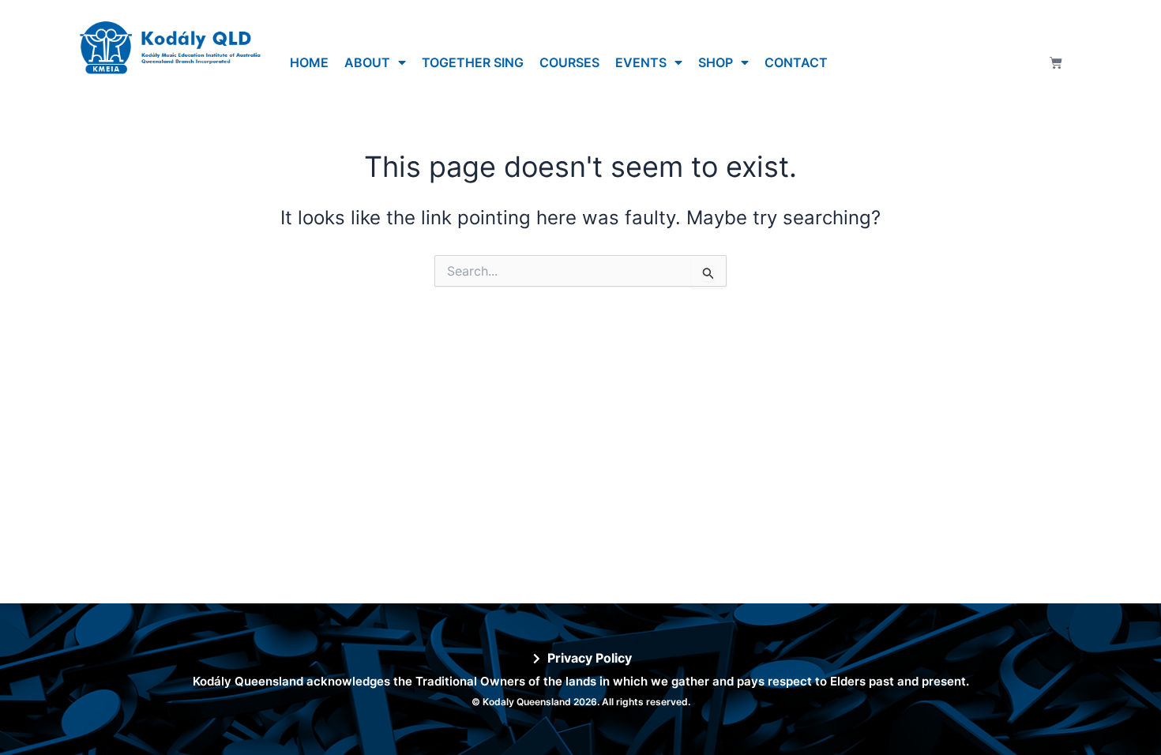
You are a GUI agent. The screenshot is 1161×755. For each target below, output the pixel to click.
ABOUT (367, 62)
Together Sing (473, 62)
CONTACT (796, 62)
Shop (715, 62)
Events (641, 62)
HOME (309, 62)
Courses (569, 62)
